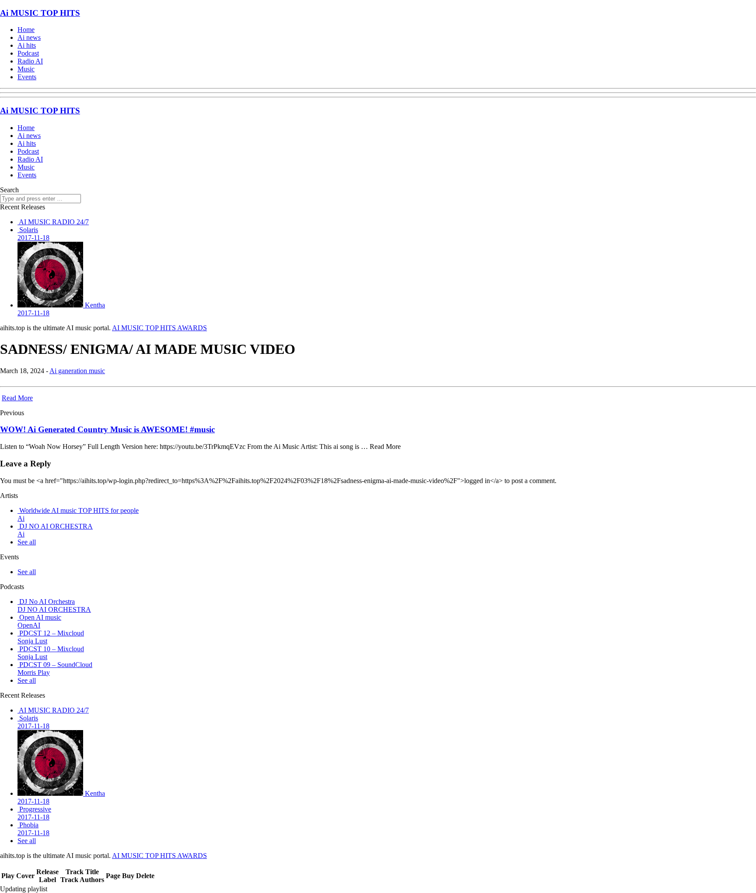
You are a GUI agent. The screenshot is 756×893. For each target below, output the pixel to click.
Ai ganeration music (77, 370)
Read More (17, 398)
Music (26, 69)
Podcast (28, 53)
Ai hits (27, 45)
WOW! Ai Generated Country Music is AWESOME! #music (107, 429)
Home (26, 29)
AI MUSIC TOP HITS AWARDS (159, 328)
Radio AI (30, 61)
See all (27, 542)
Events (27, 77)
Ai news (29, 37)
